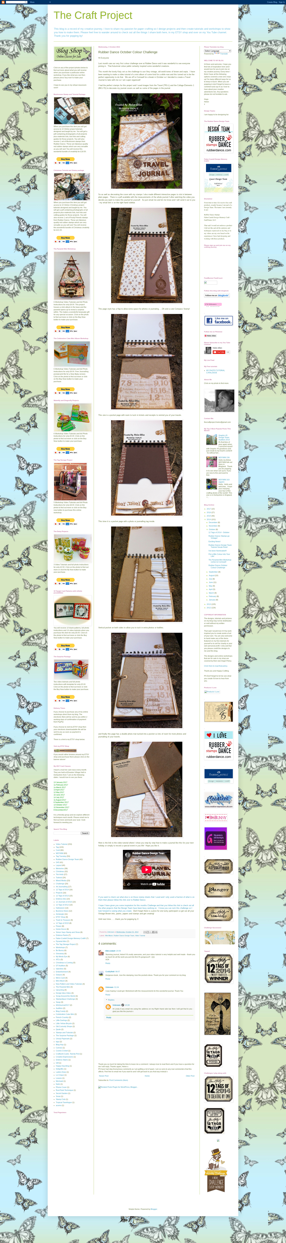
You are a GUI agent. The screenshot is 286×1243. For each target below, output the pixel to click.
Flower (58, 926)
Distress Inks (61, 899)
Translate (224, 54)
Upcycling (60, 990)
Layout (58, 865)
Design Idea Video (63, 993)
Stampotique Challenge (65, 999)
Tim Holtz (59, 874)
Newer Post (103, 1076)
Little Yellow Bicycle (64, 1023)
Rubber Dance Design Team (124, 935)
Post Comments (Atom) (118, 1080)
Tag (57, 847)
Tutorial (59, 878)
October (212, 529)
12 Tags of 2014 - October (219, 532)
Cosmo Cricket (62, 1051)
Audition (59, 1008)
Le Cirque (60, 1075)
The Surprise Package (65, 1036)
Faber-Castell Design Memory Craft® (71, 938)
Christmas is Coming (64, 963)
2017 (209, 509)
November (213, 526)
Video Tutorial (140, 935)
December (213, 522)
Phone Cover (61, 1087)
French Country (62, 1017)
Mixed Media (61, 881)
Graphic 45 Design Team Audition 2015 (224, 437)
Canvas (59, 1048)
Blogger (154, 1209)
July (211, 579)
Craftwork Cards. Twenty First (67, 1054)
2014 (209, 519)
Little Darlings (61, 1020)
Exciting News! (214, 542)
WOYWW (59, 853)
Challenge (60, 884)
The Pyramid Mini (63, 987)
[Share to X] (150, 932)
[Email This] (144, 932)
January (212, 600)
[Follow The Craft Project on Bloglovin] (217, 297)
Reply (107, 963)
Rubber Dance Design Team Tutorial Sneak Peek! (220, 546)
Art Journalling (62, 887)
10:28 (127, 1005)
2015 (209, 516)
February (213, 596)
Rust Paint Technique (64, 1090)
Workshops (60, 947)
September (213, 572)
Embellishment (62, 972)
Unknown (109, 987)
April (211, 589)
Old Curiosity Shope (64, 1026)
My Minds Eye (61, 957)
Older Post (190, 1076)
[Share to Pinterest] (156, 932)
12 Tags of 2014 (62, 890)
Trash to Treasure (63, 920)
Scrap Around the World (65, 996)
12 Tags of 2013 (62, 896)
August (212, 575)
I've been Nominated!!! (218, 551)
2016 (209, 512)
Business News (62, 911)
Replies (111, 1000)
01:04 (116, 987)
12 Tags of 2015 (62, 923)
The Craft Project (93, 15)
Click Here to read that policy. (216, 666)
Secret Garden (62, 1093)
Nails (58, 1084)
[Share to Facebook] (153, 932)
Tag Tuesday (61, 856)
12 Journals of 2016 (64, 902)
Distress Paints (62, 935)
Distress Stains (62, 1060)
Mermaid (59, 1081)
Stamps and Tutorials (64, 1033)
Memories (60, 868)
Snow (58, 1096)
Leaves (59, 1078)
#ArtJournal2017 (62, 1005)
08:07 (117, 972)
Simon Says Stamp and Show (68, 932)
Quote (58, 1029)
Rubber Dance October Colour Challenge (218, 566)
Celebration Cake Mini (65, 1014)
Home (147, 1076)
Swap (58, 1002)
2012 (209, 608)
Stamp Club (60, 1099)
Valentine (59, 969)
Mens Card (60, 978)
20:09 (118, 951)
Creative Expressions (64, 1057)
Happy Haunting (62, 1066)
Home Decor (61, 929)
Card (58, 850)
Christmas (60, 871)
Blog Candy (60, 1011)
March (211, 593)
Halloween (60, 908)
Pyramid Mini (61, 941)
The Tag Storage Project (65, 944)
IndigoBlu (60, 1069)
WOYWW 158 (224, 457)
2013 (209, 604)
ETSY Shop (60, 917)
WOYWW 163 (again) (224, 481)
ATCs (58, 960)
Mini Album (109, 935)
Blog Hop (59, 1045)
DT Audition (60, 966)
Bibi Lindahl (110, 951)
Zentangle (60, 914)
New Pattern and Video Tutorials (69, 984)
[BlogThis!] (147, 932)
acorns (58, 1105)
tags (57, 1042)
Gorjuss (59, 975)
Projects (59, 893)
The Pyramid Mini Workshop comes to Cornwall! (220, 561)
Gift (57, 1063)
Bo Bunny (60, 950)
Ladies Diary (61, 1072)
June (211, 582)
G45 (57, 862)
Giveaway (60, 954)
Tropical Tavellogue (64, 1102)
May (211, 586)
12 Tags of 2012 (62, 905)
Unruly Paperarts (63, 1039)
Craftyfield (109, 972)
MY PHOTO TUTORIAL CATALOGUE (215, 371)
